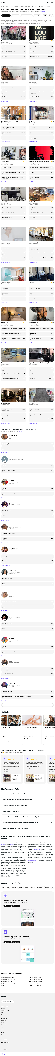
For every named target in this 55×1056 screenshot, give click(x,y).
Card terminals (4, 1024)
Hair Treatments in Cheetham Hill (36, 987)
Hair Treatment (14, 6)
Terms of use (4, 1039)
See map (43, 11)
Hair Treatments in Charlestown (35, 981)
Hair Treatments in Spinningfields (8, 983)
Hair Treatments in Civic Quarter (8, 979)
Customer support (5, 1010)
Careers (3, 1008)
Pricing (2, 1022)
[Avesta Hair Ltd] (11, 730)
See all (27, 705)
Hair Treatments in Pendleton (35, 977)
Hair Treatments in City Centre (35, 979)
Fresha (12, 844)
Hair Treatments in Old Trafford (35, 985)
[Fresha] (3, 2)
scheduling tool (37, 849)
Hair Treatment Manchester (30, 6)
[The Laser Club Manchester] (32, 730)
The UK (21, 6)
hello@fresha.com (32, 860)
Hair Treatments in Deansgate (35, 983)
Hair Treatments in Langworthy (7, 977)
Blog (2, 1012)
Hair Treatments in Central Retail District (9, 987)
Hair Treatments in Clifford (6, 981)
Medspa (7, 6)
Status (2, 1029)
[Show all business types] (52, 887)
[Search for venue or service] (48, 2)
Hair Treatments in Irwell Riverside (8, 985)
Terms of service (4, 1037)
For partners (3, 1020)
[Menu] (52, 2)
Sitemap (3, 1014)
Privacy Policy (4, 1034)
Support (3, 1026)
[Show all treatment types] (52, 15)
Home (2, 6)
